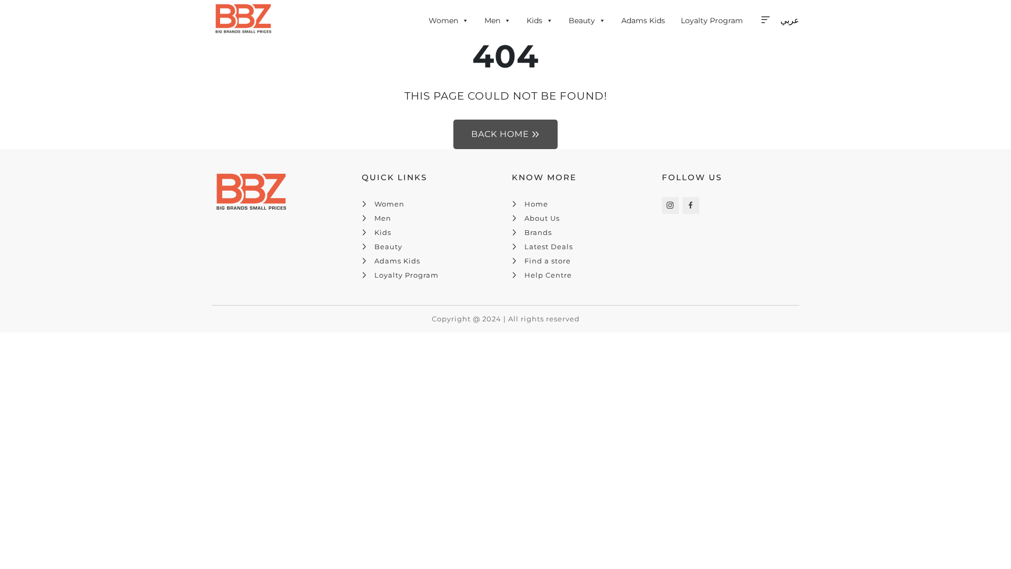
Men (492, 20)
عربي (789, 20)
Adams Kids (643, 20)
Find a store (547, 261)
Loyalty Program (712, 20)
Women (443, 20)
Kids (534, 20)
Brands (538, 232)
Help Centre (548, 275)
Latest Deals (548, 246)
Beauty (582, 20)
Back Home (500, 134)
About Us (542, 218)
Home (536, 204)
